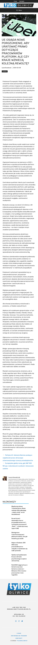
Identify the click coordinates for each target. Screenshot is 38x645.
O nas (15, 1)
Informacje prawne (19, 635)
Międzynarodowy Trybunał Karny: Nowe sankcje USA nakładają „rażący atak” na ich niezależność (18, 510)
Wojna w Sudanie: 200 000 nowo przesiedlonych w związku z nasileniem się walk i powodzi (19, 546)
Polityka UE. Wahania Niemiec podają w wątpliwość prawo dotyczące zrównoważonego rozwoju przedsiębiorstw (18, 457)
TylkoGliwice (22, 640)
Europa (5, 71)
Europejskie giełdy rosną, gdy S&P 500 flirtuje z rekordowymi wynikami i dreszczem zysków (18, 465)
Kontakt (22, 1)
